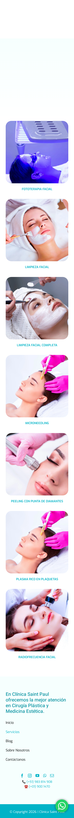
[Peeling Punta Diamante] (37, 434)
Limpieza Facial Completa (37, 345)
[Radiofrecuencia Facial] (37, 590)
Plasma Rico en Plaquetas (37, 579)
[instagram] (30, 776)
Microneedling (37, 423)
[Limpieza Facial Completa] (37, 278)
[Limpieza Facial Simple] (37, 200)
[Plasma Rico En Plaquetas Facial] (37, 356)
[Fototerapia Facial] (37, 122)
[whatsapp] (44, 776)
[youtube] (37, 776)
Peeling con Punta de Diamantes (37, 501)
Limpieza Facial (37, 267)
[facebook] (22, 776)
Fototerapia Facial (37, 189)
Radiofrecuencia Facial (37, 657)
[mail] (52, 776)
